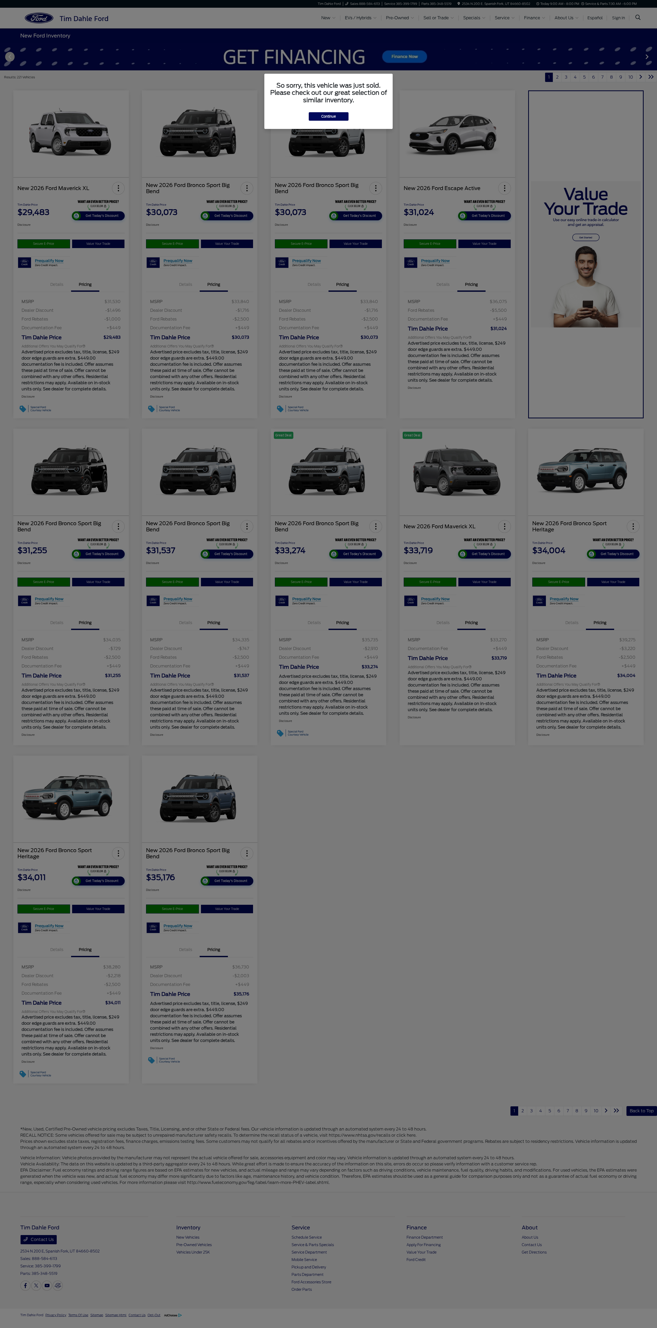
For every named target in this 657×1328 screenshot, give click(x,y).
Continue (328, 116)
